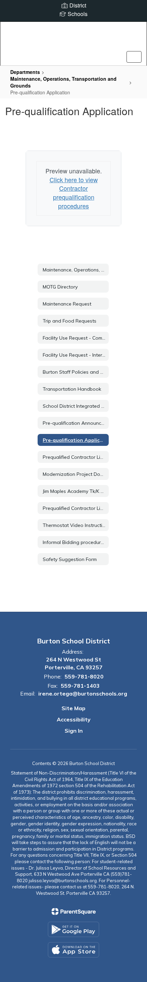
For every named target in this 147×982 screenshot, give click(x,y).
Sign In (74, 730)
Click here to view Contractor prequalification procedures (74, 192)
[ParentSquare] (73, 911)
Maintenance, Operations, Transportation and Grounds (63, 82)
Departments (25, 71)
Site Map (73, 708)
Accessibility (74, 719)
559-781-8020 (84, 676)
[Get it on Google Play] (73, 929)
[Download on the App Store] (73, 949)
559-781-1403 (80, 685)
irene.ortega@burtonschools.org (82, 693)
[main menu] (134, 57)
